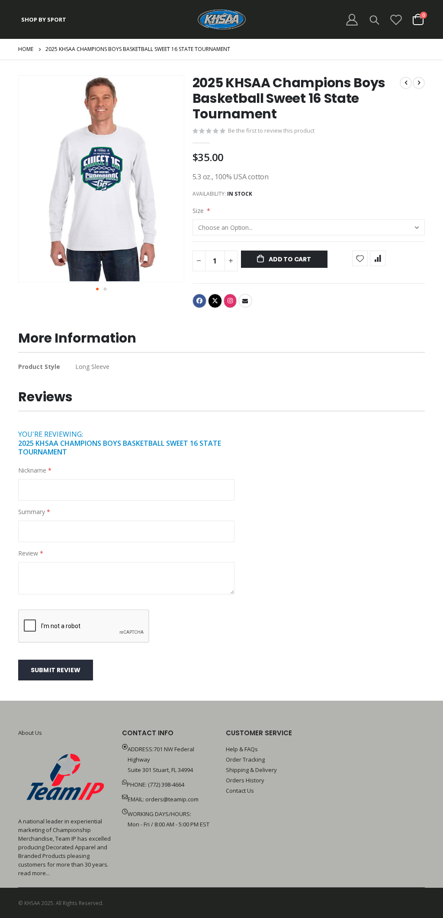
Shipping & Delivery (251, 770)
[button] (97, 289)
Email (245, 301)
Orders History (245, 780)
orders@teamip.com (172, 799)
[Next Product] (419, 83)
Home (25, 49)
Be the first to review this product (271, 130)
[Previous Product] (406, 83)
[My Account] (352, 19)
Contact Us (240, 790)
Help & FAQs (242, 749)
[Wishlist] (396, 19)
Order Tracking (245, 759)
